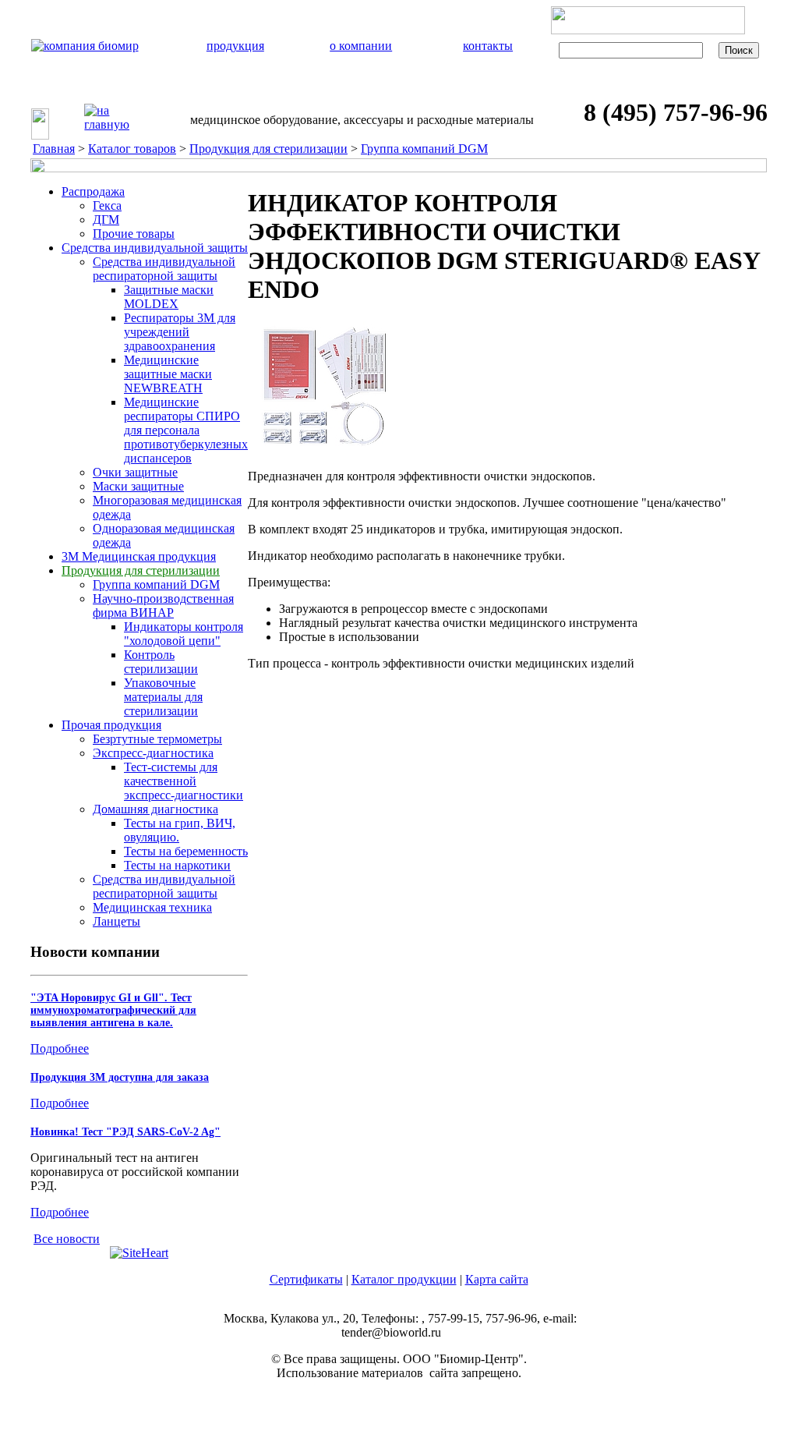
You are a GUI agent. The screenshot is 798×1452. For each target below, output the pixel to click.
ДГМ (106, 219)
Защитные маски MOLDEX (169, 296)
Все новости (67, 1238)
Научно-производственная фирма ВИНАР (163, 605)
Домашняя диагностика (155, 809)
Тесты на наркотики (177, 865)
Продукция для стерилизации (268, 148)
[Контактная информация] (150, 129)
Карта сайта (496, 1279)
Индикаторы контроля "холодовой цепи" (183, 633)
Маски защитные (138, 486)
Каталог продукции (404, 1279)
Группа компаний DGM (424, 148)
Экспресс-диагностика (153, 753)
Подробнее (59, 1048)
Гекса (107, 205)
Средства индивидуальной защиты (155, 247)
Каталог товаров (132, 148)
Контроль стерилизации (161, 661)
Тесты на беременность (186, 851)
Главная (54, 148)
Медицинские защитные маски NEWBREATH (168, 374)
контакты (488, 45)
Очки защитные (135, 472)
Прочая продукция (111, 724)
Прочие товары (134, 233)
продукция (235, 45)
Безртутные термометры (157, 738)
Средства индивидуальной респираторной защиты (164, 268)
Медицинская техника (152, 907)
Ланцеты (116, 921)
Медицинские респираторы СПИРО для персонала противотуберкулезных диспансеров (186, 430)
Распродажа (93, 191)
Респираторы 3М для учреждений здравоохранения (179, 331)
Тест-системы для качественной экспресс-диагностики (183, 781)
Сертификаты (306, 1279)
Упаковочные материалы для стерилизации (163, 696)
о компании (361, 45)
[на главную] (106, 118)
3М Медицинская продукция (139, 556)
